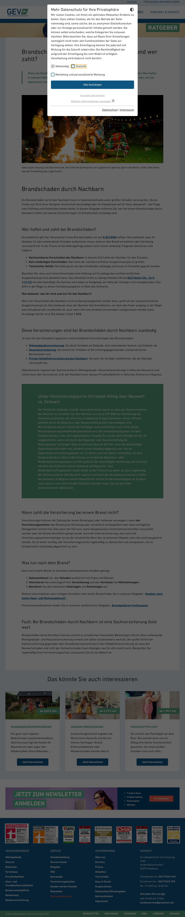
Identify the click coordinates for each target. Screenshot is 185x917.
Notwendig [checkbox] (62, 66)
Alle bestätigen (92, 84)
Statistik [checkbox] (81, 66)
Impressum (127, 110)
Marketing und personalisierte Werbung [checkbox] (80, 74)
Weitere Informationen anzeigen (91, 101)
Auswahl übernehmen (92, 95)
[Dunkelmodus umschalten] (132, 10)
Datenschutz (110, 110)
